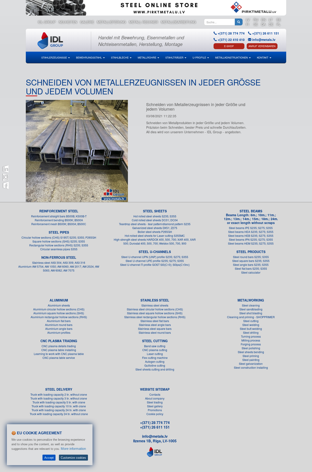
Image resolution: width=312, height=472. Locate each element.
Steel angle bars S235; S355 (251, 265)
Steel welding (250, 325)
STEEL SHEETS (155, 211)
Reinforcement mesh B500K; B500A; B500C (58, 224)
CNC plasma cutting (154, 350)
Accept (49, 457)
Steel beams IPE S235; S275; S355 (251, 228)
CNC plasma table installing (58, 350)
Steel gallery (155, 406)
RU (256, 19)
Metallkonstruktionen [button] (232, 57)
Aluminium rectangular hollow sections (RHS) (59, 317)
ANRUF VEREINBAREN (262, 46)
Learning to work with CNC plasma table (59, 354)
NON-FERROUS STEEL (58, 257)
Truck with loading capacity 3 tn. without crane (58, 398)
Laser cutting (155, 354)
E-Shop (229, 46)
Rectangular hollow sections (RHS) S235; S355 (58, 245)
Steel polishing (251, 348)
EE (279, 19)
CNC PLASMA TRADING (58, 341)
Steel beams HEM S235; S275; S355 (251, 243)
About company (154, 398)
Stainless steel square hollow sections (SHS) (154, 313)
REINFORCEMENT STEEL (58, 211)
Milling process (250, 340)
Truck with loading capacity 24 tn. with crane (59, 410)
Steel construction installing (251, 367)
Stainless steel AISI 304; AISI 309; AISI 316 (58, 262)
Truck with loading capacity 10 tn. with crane (59, 406)
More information (73, 449)
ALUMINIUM (59, 300)
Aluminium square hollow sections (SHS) (58, 313)
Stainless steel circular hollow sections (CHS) (155, 309)
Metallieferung (111, 22)
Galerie (87, 22)
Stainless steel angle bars (155, 325)
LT (270, 19)
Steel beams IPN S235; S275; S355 (251, 239)
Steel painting (250, 360)
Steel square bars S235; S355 (251, 261)
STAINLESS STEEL (154, 300)
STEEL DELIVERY (58, 389)
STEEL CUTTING (155, 341)
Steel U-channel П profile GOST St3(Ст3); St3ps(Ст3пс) (155, 265)
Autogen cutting (154, 361)
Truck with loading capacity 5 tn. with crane (58, 402)
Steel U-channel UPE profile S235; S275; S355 (155, 261)
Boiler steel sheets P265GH (155, 232)
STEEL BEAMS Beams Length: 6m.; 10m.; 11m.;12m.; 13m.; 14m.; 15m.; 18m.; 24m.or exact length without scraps (251, 217)
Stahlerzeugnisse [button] (54, 57)
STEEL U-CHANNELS (155, 251)
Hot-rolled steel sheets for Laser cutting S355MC (155, 235)
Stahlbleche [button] (120, 57)
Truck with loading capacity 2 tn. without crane (58, 394)
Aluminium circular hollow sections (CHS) (59, 309)
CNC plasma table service (58, 358)
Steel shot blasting (250, 313)
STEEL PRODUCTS (250, 251)
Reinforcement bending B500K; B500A (59, 220)
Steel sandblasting (250, 309)
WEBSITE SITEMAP (154, 389)
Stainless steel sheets (154, 305)
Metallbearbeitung (178, 22)
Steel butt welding (251, 329)
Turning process (251, 336)
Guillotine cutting (154, 365)
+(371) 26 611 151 (155, 427)
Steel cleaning (251, 305)
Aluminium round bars (58, 325)
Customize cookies (73, 457)
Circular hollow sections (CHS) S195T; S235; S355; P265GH (58, 237)
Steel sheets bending (251, 352)
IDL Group (47, 22)
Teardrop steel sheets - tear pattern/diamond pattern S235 (154, 224)
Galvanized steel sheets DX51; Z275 (154, 228)
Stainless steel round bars (155, 332)
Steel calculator (250, 272)
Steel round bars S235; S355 (251, 257)
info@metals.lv (263, 39)
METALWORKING (251, 300)
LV (248, 19)
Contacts (154, 394)
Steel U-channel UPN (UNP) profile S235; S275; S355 (154, 257)
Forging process (251, 344)
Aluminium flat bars (59, 321)
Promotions (155, 410)
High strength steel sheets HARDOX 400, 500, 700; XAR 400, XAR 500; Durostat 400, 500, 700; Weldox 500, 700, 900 (155, 241)
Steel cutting (251, 321)
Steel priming (251, 356)
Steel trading (155, 402)
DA (263, 24)
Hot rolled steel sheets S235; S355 (154, 216)
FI (247, 24)
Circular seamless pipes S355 (58, 249)
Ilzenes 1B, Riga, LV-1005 (155, 440)
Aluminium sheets (59, 305)
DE (271, 24)
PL (278, 24)
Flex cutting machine (155, 358)
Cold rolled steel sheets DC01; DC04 (155, 220)
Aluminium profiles (58, 332)
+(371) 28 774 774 (155, 422)
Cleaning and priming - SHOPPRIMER (251, 317)
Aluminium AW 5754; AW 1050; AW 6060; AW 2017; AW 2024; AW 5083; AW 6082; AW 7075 (58, 268)
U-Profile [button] (200, 57)
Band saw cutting (154, 346)
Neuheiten (68, 22)
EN (263, 19)
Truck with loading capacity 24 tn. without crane (59, 414)
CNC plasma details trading (59, 346)
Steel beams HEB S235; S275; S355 (250, 235)
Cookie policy (154, 414)
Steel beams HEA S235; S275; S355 (250, 232)
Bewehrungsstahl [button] (89, 57)
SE (256, 24)
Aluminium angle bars (58, 329)
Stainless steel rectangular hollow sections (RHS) (154, 317)
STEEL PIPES (59, 232)
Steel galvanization (251, 363)
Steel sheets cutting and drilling (154, 369)
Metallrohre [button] (147, 57)
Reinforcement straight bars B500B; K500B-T (59, 216)
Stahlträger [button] (174, 57)
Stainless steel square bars (155, 329)
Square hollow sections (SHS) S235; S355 (58, 241)
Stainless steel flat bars (154, 321)
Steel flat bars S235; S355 (251, 268)
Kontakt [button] (263, 57)
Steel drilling (251, 332)
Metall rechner (143, 22)
